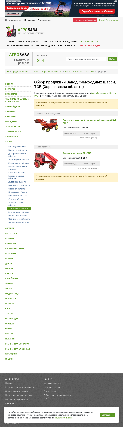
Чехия (8, 328)
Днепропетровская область (17, 154)
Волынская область (17, 150)
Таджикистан (12, 126)
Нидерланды (12, 293)
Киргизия (10, 116)
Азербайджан (12, 106)
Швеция (9, 333)
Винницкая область (17, 146)
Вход (101, 20)
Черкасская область (17, 215)
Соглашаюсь (108, 415)
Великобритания (14, 248)
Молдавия (11, 121)
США (7, 308)
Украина (10, 141)
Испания (10, 338)
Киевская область (16, 172)
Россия (9, 84)
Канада (9, 273)
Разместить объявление (86, 20)
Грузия (9, 258)
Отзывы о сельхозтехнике (16, 391)
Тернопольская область (15, 203)
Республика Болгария (17, 343)
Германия (10, 253)
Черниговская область (19, 219)
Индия (9, 358)
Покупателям (44, 20)
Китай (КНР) (11, 278)
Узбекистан (11, 136)
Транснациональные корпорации (17, 100)
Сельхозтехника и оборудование (20, 387)
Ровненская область (18, 195)
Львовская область (17, 181)
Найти (112, 59)
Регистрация (112, 20)
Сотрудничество (51, 391)
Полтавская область (18, 192)
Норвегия (10, 298)
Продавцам (29, 20)
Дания (8, 263)
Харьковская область (18, 208)
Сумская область (16, 199)
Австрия (9, 228)
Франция (10, 323)
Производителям (13, 20)
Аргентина (11, 233)
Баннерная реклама (53, 383)
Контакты (9, 403)
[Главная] (8, 71)
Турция (9, 313)
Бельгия (9, 238)
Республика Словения (17, 349)
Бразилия (10, 243)
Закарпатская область (18, 163)
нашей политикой (63, 417)
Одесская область (16, 188)
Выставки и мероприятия (16, 399)
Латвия (9, 283)
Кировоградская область (16, 177)
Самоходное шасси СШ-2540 (77, 153)
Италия (9, 268)
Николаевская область (19, 185)
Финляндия (11, 318)
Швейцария (11, 353)
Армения (10, 111)
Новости (9, 383)
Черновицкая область (18, 222)
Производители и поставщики (18, 395)
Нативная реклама (52, 387)
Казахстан (11, 94)
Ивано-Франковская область (17, 167)
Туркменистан (13, 131)
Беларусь (10, 89)
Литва (8, 288)
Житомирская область (19, 159)
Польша (9, 303)
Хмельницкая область (18, 212)
